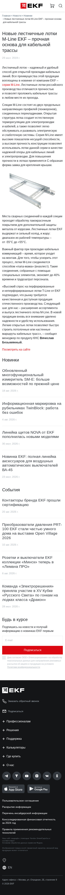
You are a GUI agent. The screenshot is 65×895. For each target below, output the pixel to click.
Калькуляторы (15, 747)
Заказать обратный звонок (23, 701)
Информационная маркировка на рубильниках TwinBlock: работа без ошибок (31, 407)
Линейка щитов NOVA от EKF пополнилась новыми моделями (30, 434)
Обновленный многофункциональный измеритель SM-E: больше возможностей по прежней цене (30, 377)
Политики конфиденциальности (23, 667)
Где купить (13, 756)
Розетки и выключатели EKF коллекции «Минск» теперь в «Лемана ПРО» (28, 561)
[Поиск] (60, 5)
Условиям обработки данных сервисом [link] (19, 843)
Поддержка (14, 738)
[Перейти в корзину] (52, 6)
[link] (6, 776)
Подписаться (32, 650)
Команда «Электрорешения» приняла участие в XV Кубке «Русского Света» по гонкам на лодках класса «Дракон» (30, 592)
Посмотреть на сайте (16, 349)
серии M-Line (11, 84)
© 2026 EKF (8, 883)
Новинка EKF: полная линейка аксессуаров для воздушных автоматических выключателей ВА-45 (30, 463)
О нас (10, 765)
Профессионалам (18, 721)
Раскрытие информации (16, 806)
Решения (12, 730)
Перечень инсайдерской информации (24, 813)
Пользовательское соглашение (20, 800)
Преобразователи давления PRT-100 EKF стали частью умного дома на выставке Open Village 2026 (32, 531)
